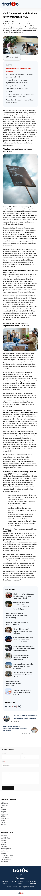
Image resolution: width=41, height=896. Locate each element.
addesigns (4, 803)
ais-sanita (4, 836)
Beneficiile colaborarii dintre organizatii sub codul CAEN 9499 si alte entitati (20, 95)
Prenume (4, 753)
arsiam (3, 840)
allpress (3, 809)
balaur (3, 822)
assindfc (4, 844)
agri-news (4, 805)
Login (20, 874)
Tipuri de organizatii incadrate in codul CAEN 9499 (18, 70)
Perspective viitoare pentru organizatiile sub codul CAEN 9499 (20, 101)
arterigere (4, 842)
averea (3, 820)
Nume (22, 753)
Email (3, 761)
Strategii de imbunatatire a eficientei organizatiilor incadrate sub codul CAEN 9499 (17, 88)
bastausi (4, 846)
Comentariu (5, 770)
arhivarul (4, 816)
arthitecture (5, 818)
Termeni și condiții (5, 882)
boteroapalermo (6, 849)
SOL (27, 881)
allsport (3, 812)
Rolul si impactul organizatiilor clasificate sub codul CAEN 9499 (19, 76)
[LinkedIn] (15, 706)
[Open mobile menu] (37, 4)
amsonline (4, 814)
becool (3, 827)
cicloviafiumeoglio (7, 855)
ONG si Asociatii (12, 57)
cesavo (3, 853)
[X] (11, 706)
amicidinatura (5, 838)
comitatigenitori (6, 859)
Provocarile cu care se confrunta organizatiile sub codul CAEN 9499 (17, 81)
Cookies (14, 881)
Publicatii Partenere (33, 882)
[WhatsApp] (19, 706)
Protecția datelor (20, 882)
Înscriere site (20, 878)
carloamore (5, 851)
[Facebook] (6, 706)
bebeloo (3, 825)
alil (2, 807)
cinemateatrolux (6, 857)
